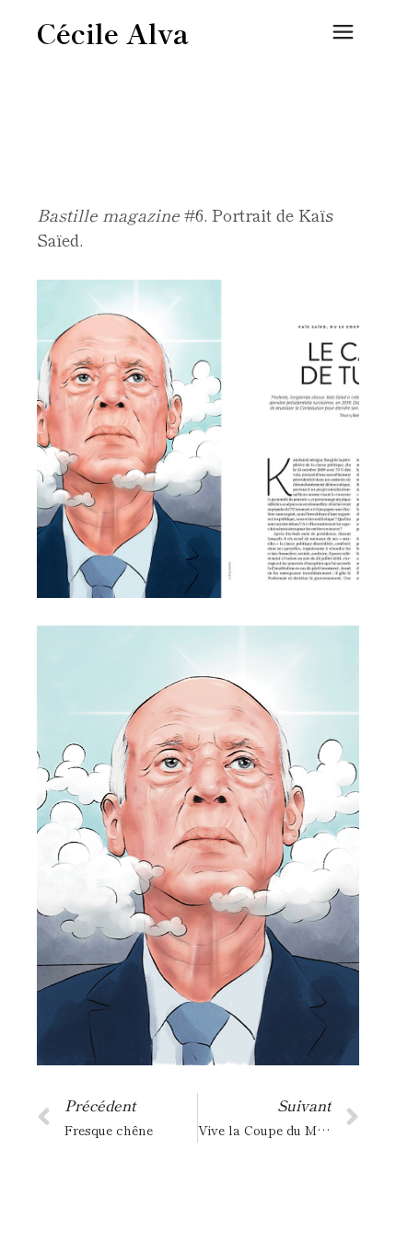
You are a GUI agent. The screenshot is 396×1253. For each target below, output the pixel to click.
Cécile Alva (113, 32)
